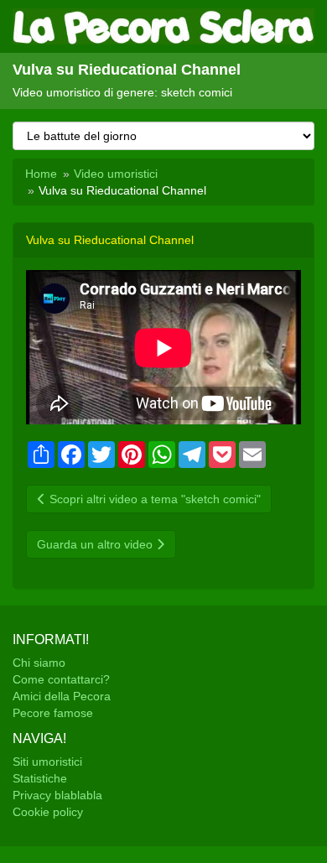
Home (41, 173)
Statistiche (40, 778)
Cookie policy (48, 812)
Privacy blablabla (57, 795)
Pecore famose (53, 713)
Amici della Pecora (62, 696)
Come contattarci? (61, 679)
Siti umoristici (47, 761)
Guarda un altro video (96, 544)
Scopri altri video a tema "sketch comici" (153, 499)
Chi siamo (39, 662)
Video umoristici (116, 173)
